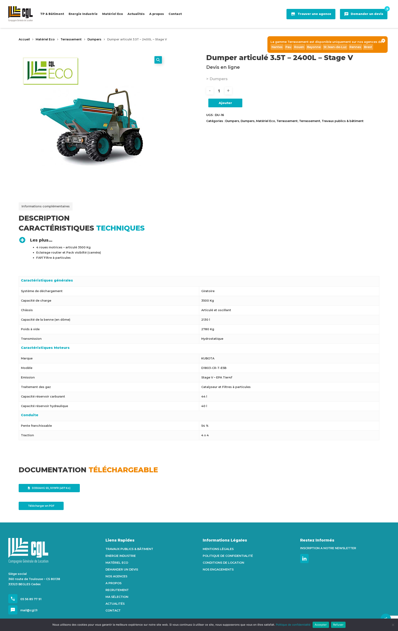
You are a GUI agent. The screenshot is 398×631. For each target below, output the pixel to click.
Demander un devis (122, 569)
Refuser (338, 624)
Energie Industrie (121, 556)
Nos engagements (218, 569)
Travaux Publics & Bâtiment (129, 549)
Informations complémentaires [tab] (46, 206)
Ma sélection (117, 597)
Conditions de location (223, 563)
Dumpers (94, 39)
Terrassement (71, 39)
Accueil (24, 39)
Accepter (321, 624)
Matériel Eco (45, 39)
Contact (113, 610)
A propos (113, 583)
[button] (158, 60)
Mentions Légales (218, 549)
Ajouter (225, 103)
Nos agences (116, 576)
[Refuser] (393, 625)
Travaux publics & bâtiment (343, 121)
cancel (383, 40)
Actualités (115, 604)
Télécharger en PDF (41, 505)
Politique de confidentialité (228, 556)
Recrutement (117, 590)
